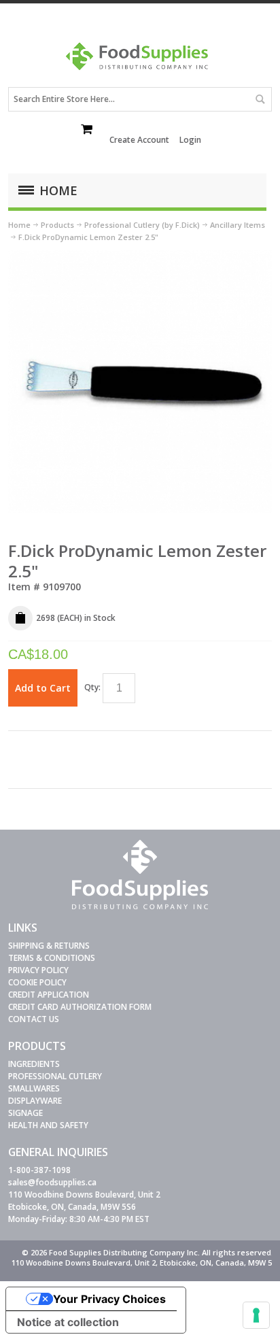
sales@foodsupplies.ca (52, 1182)
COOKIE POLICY (37, 982)
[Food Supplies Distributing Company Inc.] (140, 60)
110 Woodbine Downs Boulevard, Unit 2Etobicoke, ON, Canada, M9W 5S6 (84, 1201)
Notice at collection (68, 1322)
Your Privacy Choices (109, 1299)
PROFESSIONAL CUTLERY (55, 1076)
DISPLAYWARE (35, 1100)
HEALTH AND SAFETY (48, 1125)
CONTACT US (33, 1019)
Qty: (92, 687)
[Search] (259, 99)
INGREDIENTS (34, 1064)
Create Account (139, 140)
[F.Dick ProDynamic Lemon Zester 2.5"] (139, 256)
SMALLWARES (34, 1088)
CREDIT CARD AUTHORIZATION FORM (80, 1007)
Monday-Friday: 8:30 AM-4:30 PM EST (79, 1219)
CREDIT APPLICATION (48, 994)
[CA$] (87, 130)
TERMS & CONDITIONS (51, 958)
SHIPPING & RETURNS (49, 945)
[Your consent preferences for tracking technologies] (256, 1315)
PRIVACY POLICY (38, 970)
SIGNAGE (25, 1113)
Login (190, 140)
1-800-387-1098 (39, 1170)
